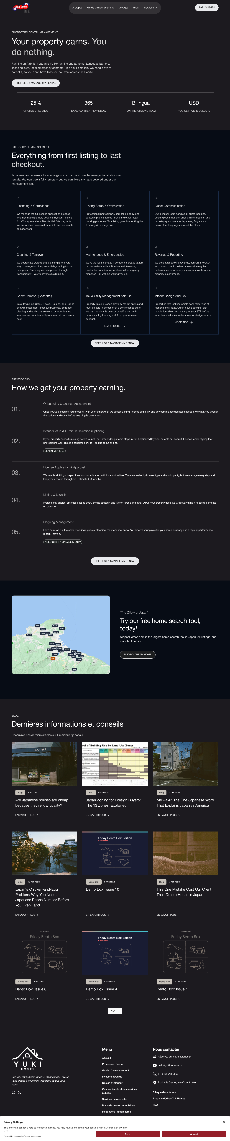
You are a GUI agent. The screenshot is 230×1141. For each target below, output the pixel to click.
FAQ (155, 1105)
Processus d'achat (112, 1064)
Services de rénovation (115, 1099)
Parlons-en (207, 8)
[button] (150, 8)
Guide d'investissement (100, 8)
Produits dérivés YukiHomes (169, 1099)
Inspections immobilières (116, 1112)
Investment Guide (112, 1077)
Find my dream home (137, 655)
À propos (77, 8)
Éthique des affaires (164, 1092)
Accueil (106, 1058)
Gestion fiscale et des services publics (119, 1091)
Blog (135, 8)
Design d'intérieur (112, 1083)
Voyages (123, 8)
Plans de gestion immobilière (118, 1106)
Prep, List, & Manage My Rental (115, 343)
